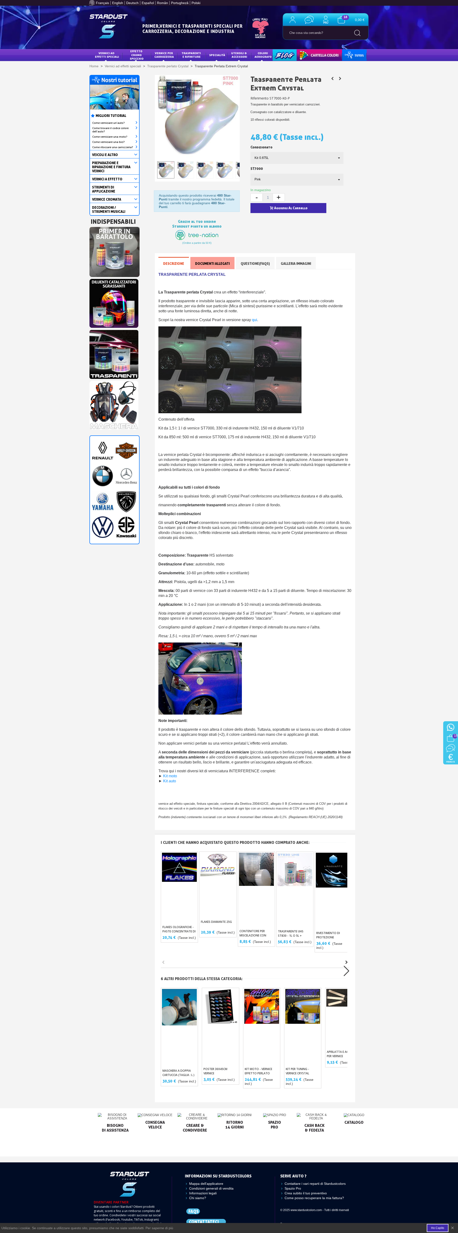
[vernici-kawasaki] (126, 527)
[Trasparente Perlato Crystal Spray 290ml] (332, 78)
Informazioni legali (203, 1193)
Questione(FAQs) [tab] (255, 263)
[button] (346, 962)
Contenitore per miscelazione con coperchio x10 (252, 935)
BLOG (280, 55)
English (117, 3)
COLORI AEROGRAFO (263, 55)
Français (102, 3)
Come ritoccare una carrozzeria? (112, 147)
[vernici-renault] (103, 450)
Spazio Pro (293, 1188)
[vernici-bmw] (103, 476)
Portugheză (179, 3)
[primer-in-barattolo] (114, 250)
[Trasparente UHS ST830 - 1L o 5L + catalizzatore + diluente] (294, 889)
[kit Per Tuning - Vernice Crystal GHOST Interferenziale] (340, 78)
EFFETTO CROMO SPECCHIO (137, 54)
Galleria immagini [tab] (296, 263)
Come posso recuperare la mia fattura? (314, 1198)
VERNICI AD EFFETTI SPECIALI (107, 55)
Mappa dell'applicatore (206, 1184)
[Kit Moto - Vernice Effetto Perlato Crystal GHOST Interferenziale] (261, 1026)
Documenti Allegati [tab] (212, 263)
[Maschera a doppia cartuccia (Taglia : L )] (179, 1027)
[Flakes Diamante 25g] (217, 884)
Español (148, 3)
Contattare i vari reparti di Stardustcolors (315, 1184)
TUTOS (350, 55)
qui (254, 320)
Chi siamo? (197, 1198)
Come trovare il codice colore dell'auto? (110, 129)
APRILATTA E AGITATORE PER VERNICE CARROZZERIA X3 (344, 1056)
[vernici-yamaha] (103, 501)
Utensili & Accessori (239, 55)
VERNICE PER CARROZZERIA (164, 55)
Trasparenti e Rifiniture (192, 55)
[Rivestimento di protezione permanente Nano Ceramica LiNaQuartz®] (333, 890)
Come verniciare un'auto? (108, 123)
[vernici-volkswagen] (103, 527)
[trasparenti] (113, 353)
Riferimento (259, 98)
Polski (196, 3)
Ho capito (437, 1228)
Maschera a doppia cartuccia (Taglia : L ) (178, 1073)
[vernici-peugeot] (126, 501)
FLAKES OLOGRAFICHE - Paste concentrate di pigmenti (179, 931)
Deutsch (132, 3)
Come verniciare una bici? (108, 142)
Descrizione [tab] (173, 263)
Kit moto (170, 776)
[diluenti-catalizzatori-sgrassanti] (113, 302)
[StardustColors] (108, 26)
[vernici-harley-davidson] (126, 450)
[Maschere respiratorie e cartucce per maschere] (113, 404)
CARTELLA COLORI (312, 55)
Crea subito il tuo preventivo (306, 1193)
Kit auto (169, 781)
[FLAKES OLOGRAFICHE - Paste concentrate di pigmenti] (179, 887)
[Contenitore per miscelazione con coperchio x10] (256, 889)
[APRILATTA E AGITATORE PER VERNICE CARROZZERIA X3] (343, 1017)
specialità (217, 55)
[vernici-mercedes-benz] (126, 476)
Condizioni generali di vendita (211, 1188)
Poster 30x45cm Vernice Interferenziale (215, 1073)
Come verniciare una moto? (109, 136)
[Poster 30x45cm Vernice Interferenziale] (220, 1026)
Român (162, 3)
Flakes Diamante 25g (216, 922)
